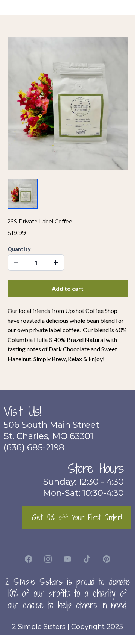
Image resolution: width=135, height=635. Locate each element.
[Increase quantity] (56, 263)
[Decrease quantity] (16, 263)
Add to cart (68, 288)
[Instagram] (48, 559)
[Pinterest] (106, 559)
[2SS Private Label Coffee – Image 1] (23, 194)
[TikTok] (87, 559)
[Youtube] (67, 559)
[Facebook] (28, 559)
